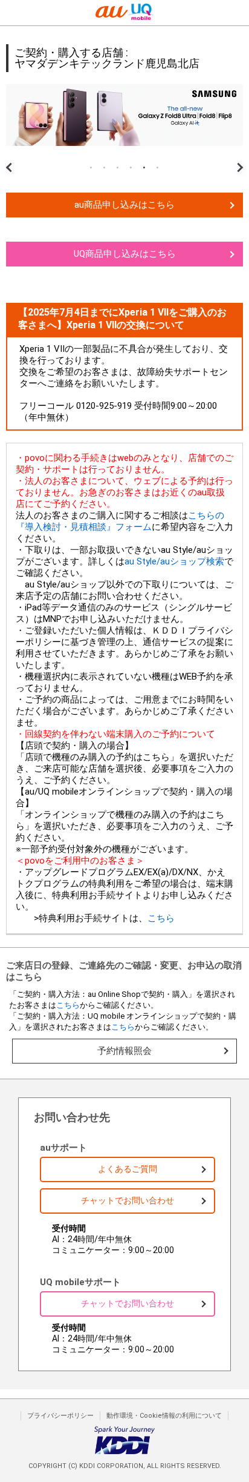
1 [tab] (91, 168)
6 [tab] (158, 168)
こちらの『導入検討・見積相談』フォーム (120, 521)
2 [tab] (105, 168)
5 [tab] (144, 168)
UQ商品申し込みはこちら (125, 253)
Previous (12, 158)
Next (237, 158)
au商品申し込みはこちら (124, 204)
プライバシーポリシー (60, 1416)
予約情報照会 (124, 1050)
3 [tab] (118, 168)
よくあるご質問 (127, 1169)
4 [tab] (131, 168)
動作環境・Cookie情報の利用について (164, 1416)
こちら (161, 918)
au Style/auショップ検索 (174, 561)
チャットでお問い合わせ (127, 1200)
